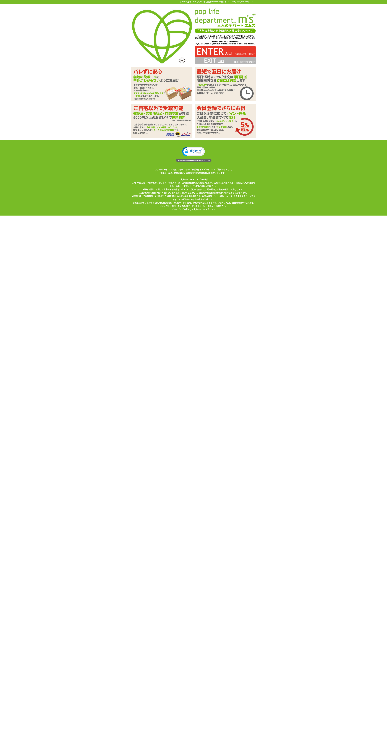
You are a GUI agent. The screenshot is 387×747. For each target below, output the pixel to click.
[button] (193, 151)
